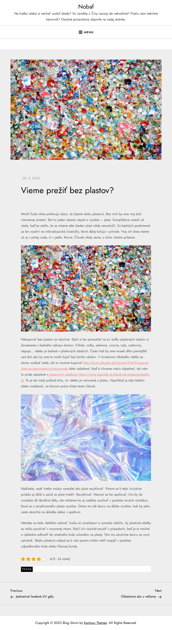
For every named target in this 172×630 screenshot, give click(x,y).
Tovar (27, 569)
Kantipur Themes (95, 622)
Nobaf (86, 6)
